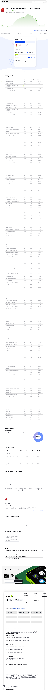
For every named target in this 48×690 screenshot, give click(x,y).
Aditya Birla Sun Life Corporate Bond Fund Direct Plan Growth (23, 4)
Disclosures (35, 602)
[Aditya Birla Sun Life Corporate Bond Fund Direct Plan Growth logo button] (16, 45)
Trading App (26, 602)
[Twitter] (42, 596)
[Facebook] (44, 596)
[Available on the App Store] (6, 575)
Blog (34, 597)
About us (35, 595)
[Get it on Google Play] (6, 577)
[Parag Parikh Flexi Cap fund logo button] (30, 45)
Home (6, 4)
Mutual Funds (10, 4)
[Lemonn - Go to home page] (5, 1)
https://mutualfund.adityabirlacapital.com (31, 525)
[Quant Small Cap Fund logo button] (23, 45)
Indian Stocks (26, 595)
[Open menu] (45, 1)
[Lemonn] (10, 596)
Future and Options (27, 598)
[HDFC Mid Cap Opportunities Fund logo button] (20, 45)
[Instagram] (43, 596)
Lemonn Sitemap (36, 600)
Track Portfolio (36, 598)
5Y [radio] (34, 57)
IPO (24, 600)
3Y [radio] (31, 57)
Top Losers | (18, 608)
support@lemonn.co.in (12, 687)
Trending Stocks (23, 608)
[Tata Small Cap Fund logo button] (27, 45)
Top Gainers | (14, 608)
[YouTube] (45, 596)
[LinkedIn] (46, 596)
